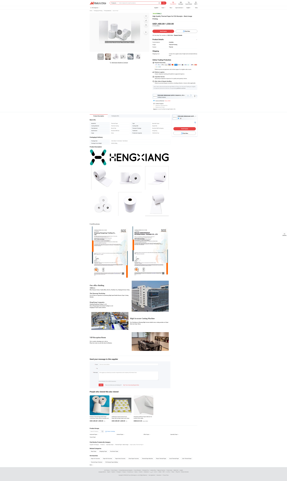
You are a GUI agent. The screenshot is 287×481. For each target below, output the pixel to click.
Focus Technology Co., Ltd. (133, 475)
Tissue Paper (93, 437)
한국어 (155, 471)
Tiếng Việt (178, 471)
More (91, 465)
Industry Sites (153, 470)
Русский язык (130, 471)
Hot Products (107, 470)
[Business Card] (195, 122)
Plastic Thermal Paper (161, 458)
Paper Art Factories (95, 458)
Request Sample (178, 35)
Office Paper (146, 434)
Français (124, 471)
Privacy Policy (166, 475)
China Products (114, 470)
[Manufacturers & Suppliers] (98, 3)
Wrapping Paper (103, 451)
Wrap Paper (93, 451)
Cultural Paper (120, 434)
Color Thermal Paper (186, 458)
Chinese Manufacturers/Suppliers (125, 470)
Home (91, 10)
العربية (151, 471)
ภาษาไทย (168, 471)
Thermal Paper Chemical (96, 462)
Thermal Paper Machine (147, 458)
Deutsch (140, 471)
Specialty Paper (174, 434)
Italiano (136, 471)
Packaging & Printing (98, 10)
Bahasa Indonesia (185, 471)
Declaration (159, 475)
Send (101, 385)
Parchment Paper (114, 451)
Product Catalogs (111, 431)
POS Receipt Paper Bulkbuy (111, 462)
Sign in (195, 4)
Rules (196, 7)
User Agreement (152, 475)
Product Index (169, 470)
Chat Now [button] (187, 31)
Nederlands (146, 471)
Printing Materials (107, 10)
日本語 (160, 471)
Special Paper (115, 10)
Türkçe (172, 471)
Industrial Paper (93, 434)
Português (119, 471)
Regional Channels (161, 470)
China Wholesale (137, 470)
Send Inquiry (163, 31)
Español (113, 471)
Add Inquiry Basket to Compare (120, 62)
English (108, 471)
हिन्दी (163, 471)
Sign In (155, 109)
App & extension (179, 7)
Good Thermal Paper (174, 458)
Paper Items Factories (120, 458)
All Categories (95, 7)
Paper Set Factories (107, 458)
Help (171, 7)
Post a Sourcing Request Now (131, 385)
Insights (181, 470)
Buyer (163, 7)
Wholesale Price (145, 470)
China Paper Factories (133, 458)
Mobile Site (176, 470)
